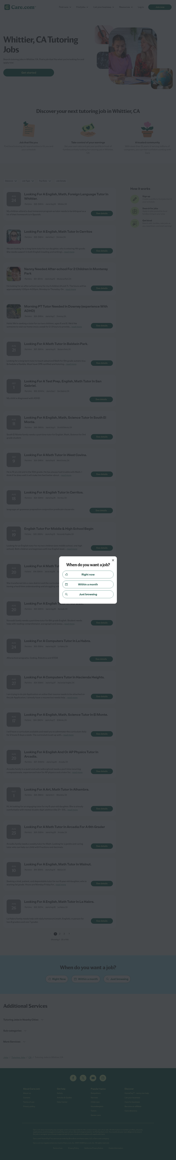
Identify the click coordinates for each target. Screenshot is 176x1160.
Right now (88, 574)
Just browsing (88, 594)
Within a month (88, 584)
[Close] (113, 560)
